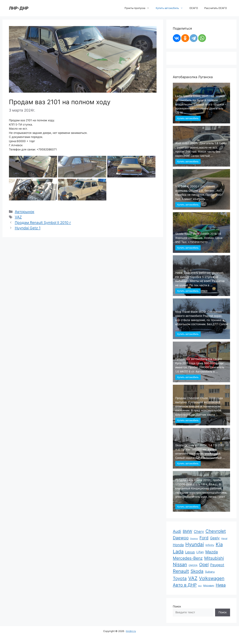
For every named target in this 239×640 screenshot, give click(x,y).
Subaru (210, 571)
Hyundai (194, 544)
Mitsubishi (214, 558)
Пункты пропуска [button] (135, 8)
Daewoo (181, 537)
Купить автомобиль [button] (167, 8)
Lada (178, 551)
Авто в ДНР (185, 584)
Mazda (211, 551)
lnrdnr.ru (131, 631)
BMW (187, 531)
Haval (224, 538)
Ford (203, 537)
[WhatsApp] (202, 38)
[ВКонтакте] (177, 38)
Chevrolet (216, 531)
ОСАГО (193, 8)
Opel (204, 564)
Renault (181, 571)
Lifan (200, 552)
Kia (219, 544)
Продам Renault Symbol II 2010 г (43, 222)
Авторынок (24, 211)
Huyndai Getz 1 (27, 228)
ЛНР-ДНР (18, 8)
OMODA (193, 565)
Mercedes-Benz (188, 558)
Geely (215, 538)
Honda (178, 545)
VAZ (18, 217)
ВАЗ (200, 586)
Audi (177, 531)
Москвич (208, 585)
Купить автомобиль (188, 118)
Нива (221, 585)
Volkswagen (211, 578)
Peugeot (217, 565)
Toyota (180, 578)
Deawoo (194, 538)
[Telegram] (194, 38)
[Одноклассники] (185, 38)
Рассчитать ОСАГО (215, 8)
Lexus (190, 552)
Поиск (177, 606)
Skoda (197, 571)
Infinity (210, 545)
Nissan (180, 564)
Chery (199, 531)
